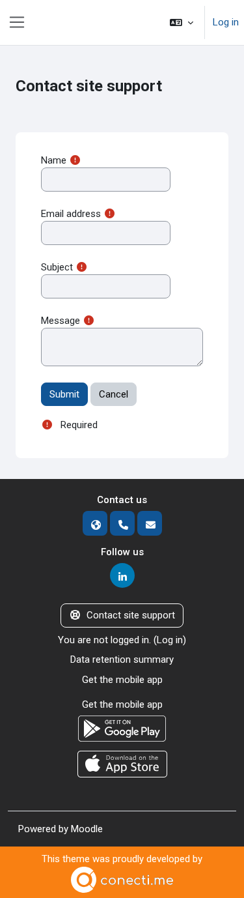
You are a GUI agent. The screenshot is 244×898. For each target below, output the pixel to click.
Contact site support (131, 615)
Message (60, 320)
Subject (57, 267)
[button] (181, 22)
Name (53, 160)
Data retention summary (122, 659)
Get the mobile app (122, 680)
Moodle (87, 829)
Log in (226, 22)
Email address (71, 214)
